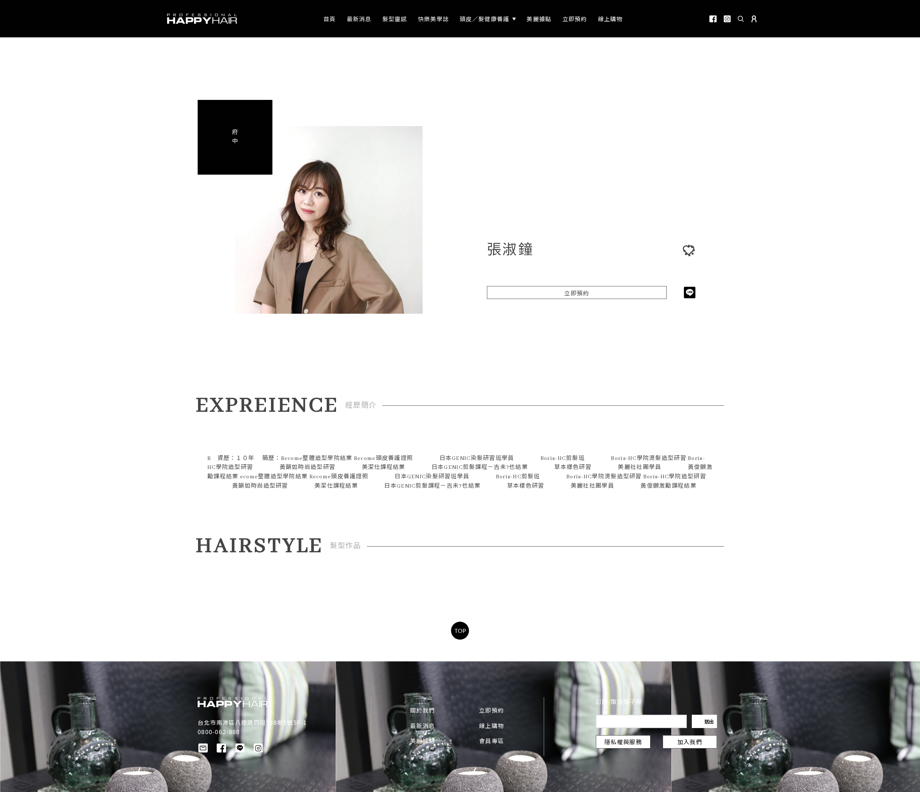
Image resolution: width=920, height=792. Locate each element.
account (753, 18)
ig (727, 18)
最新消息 (422, 726)
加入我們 (689, 743)
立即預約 (576, 294)
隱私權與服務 (623, 743)
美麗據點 (422, 741)
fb (713, 18)
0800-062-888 (219, 731)
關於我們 (422, 711)
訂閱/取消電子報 (619, 702)
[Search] (741, 18)
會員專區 (491, 741)
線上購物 (491, 726)
